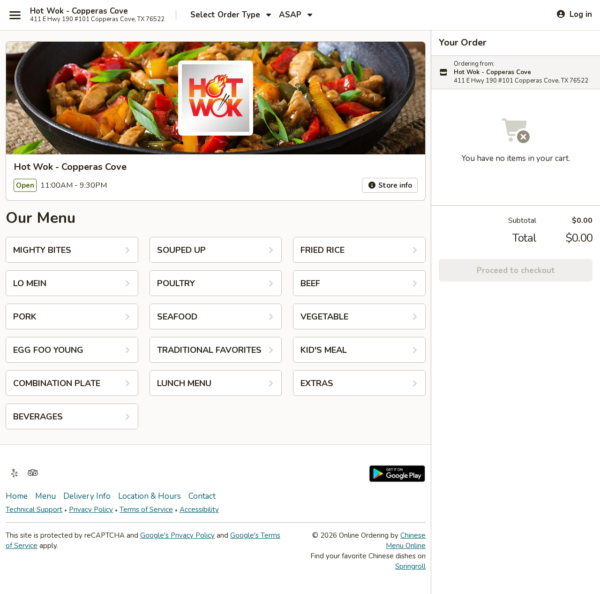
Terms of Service (146, 509)
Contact (202, 496)
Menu (45, 496)
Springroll (410, 566)
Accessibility (199, 509)
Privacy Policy (91, 509)
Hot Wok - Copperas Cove (79, 11)
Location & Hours (149, 496)
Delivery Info (87, 496)
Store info (394, 185)
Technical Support (34, 509)
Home (17, 496)
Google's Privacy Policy (177, 535)
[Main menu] (15, 15)
